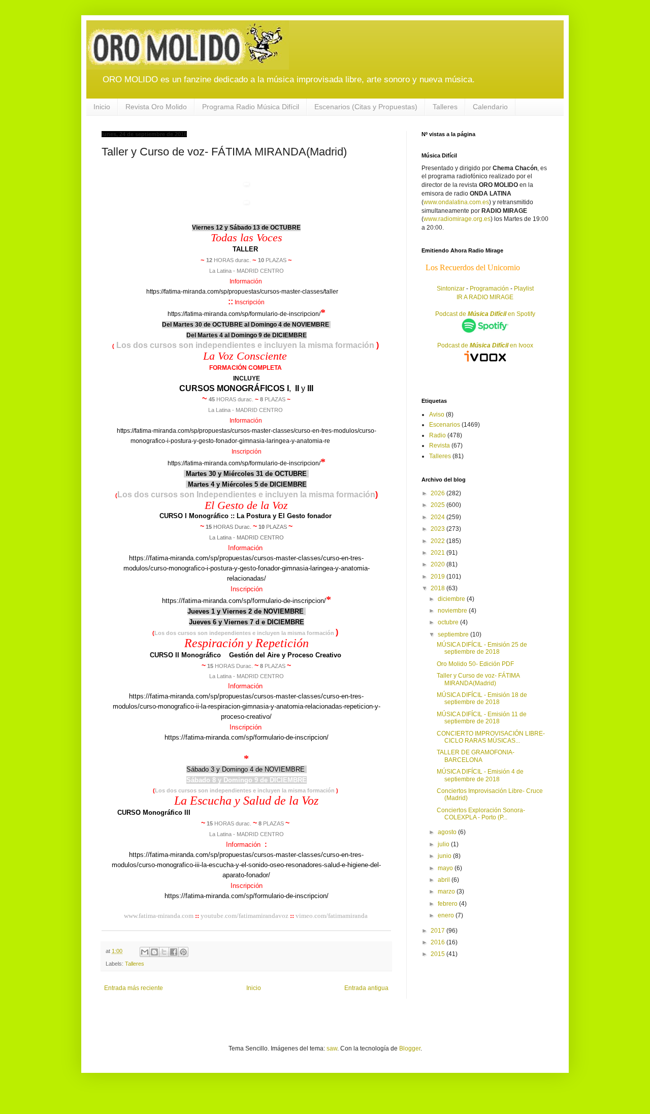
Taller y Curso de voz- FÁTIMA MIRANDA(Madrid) (478, 679)
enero (447, 915)
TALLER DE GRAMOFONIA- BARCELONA (475, 756)
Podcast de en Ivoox (485, 345)
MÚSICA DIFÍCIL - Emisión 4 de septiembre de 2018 (480, 775)
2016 (438, 942)
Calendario (490, 107)
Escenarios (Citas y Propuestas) (365, 107)
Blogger (409, 1048)
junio (445, 856)
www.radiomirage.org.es (457, 218)
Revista (439, 445)
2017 (438, 930)
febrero (448, 903)
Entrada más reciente (133, 988)
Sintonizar (451, 288)
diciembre (452, 598)
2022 (438, 541)
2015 (438, 954)
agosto (448, 832)
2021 (438, 552)
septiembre (454, 634)
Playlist (524, 288)
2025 (438, 504)
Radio (437, 435)
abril (444, 879)
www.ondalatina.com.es (456, 202)
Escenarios (444, 424)
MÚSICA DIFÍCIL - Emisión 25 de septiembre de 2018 (482, 648)
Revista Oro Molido (156, 107)
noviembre (453, 610)
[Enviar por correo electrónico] (145, 952)
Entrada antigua (366, 988)
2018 (438, 588)
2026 (438, 493)
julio (444, 844)
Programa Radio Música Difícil (250, 107)
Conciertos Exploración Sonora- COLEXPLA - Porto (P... (481, 814)
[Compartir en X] (164, 952)
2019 (438, 576)
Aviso (436, 414)
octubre (449, 622)
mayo (446, 868)
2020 (438, 564)
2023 (438, 528)
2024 (438, 517)
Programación (489, 288)
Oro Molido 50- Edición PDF (475, 663)
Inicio (101, 107)
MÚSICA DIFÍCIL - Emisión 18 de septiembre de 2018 (482, 698)
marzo (447, 891)
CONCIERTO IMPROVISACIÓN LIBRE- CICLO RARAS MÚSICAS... (491, 737)
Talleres (445, 107)
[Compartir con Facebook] (174, 952)
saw (332, 1048)
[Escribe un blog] (154, 952)
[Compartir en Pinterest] (183, 952)
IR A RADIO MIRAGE (485, 297)
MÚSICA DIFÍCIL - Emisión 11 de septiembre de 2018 (482, 718)
